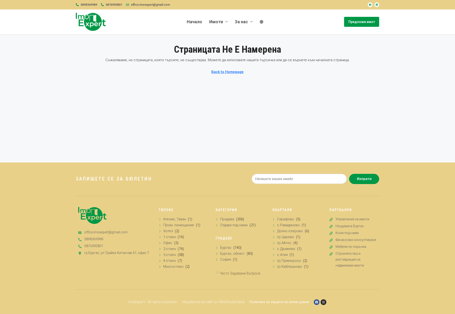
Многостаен (173, 266)
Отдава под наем (234, 225)
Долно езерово (290, 231)
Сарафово (285, 219)
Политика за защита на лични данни (279, 302)
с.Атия (282, 255)
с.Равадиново (288, 225)
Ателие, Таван (174, 219)
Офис (167, 243)
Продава (227, 219)
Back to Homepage (227, 72)
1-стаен (169, 237)
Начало (194, 21)
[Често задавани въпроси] (217, 272)
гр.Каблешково (289, 266)
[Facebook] (370, 4)
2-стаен (169, 249)
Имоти (216, 21)
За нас (241, 21)
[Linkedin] (376, 4)
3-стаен (169, 255)
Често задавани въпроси (240, 273)
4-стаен (169, 261)
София (225, 259)
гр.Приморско (289, 261)
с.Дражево (286, 249)
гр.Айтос (284, 243)
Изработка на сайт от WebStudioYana (213, 302)
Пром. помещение (178, 225)
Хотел (168, 231)
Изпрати (364, 179)
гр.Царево (285, 237)
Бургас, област (232, 253)
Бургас (226, 247)
